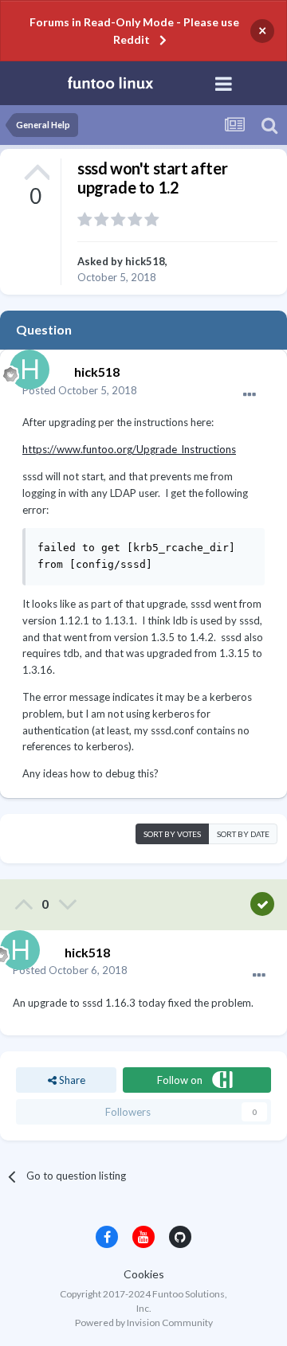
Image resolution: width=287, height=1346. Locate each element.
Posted (79, 390)
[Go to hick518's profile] (25, 365)
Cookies (144, 1274)
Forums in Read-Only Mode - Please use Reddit (134, 30)
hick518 (145, 261)
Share (71, 1080)
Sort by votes (172, 834)
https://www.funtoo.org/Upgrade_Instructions (129, 449)
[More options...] (249, 395)
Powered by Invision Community (144, 1322)
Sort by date (243, 834)
